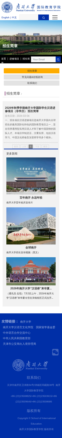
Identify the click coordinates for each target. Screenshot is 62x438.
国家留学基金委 (45, 327)
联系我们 (32, 83)
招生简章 (32, 70)
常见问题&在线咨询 (32, 77)
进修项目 (14, 59)
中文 (14, 17)
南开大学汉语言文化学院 (18, 327)
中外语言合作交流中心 (16, 332)
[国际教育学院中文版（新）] (31, 7)
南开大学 (25, 321)
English (5, 17)
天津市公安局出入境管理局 (19, 343)
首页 (3, 59)
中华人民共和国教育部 (16, 338)
